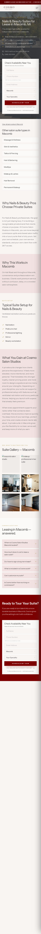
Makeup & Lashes (11, 174)
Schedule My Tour (20, 102)
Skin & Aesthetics (11, 147)
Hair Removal (9, 181)
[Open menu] (37, 8)
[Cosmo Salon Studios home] (9, 8)
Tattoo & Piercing (11, 153)
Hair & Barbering (10, 160)
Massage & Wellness (12, 140)
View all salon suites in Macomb (12, 124)
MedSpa (7, 167)
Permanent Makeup (12, 187)
